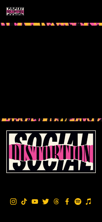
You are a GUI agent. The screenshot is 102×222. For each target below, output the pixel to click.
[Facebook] (67, 201)
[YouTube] (34, 201)
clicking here (53, 107)
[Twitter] (45, 201)
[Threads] (56, 201)
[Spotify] (78, 201)
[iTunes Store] (88, 201)
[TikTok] (24, 201)
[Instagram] (13, 201)
